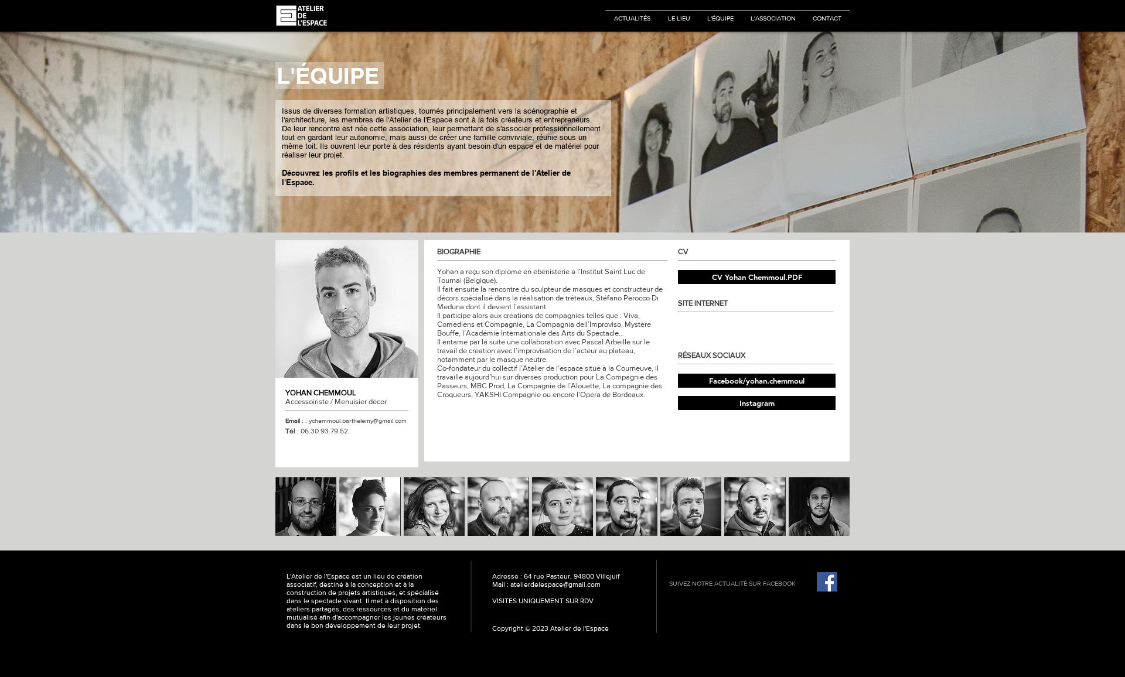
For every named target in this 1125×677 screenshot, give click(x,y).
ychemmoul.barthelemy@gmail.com (358, 420)
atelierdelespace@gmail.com (555, 584)
